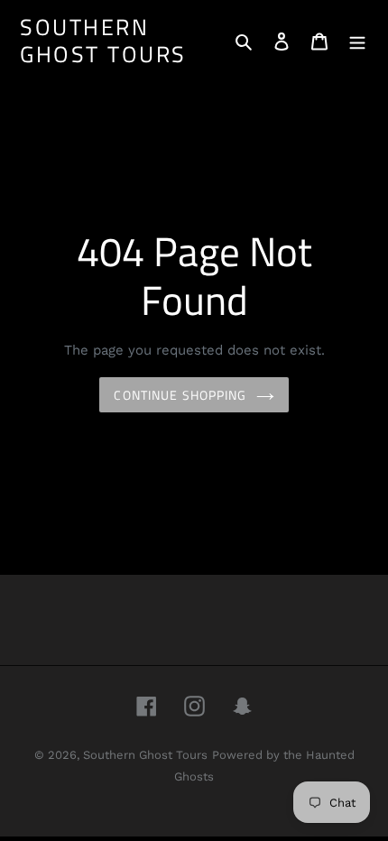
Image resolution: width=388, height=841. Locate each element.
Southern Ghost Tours (103, 41)
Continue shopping (180, 394)
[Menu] (357, 40)
